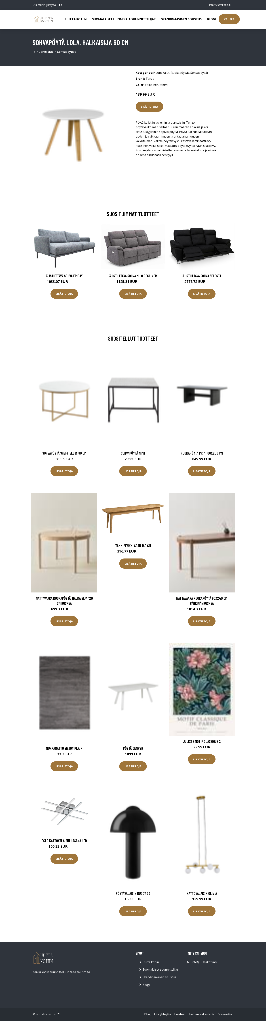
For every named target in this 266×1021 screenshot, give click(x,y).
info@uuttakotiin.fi (220, 5)
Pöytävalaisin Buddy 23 (133, 893)
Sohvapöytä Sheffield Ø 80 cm (64, 453)
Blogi (211, 19)
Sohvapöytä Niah (133, 453)
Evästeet (179, 1014)
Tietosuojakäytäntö (201, 1014)
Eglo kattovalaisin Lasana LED (64, 840)
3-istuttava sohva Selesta (201, 275)
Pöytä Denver (133, 748)
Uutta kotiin (76, 19)
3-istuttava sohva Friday (64, 275)
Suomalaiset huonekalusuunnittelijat (124, 19)
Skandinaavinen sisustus (181, 19)
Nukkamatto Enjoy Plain (64, 748)
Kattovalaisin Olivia (202, 893)
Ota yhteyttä (162, 1014)
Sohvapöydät (66, 52)
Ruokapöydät (180, 73)
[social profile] (60, 4)
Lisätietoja (149, 106)
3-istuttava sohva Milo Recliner (133, 275)
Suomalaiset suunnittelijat (160, 969)
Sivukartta (225, 1014)
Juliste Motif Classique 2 (202, 741)
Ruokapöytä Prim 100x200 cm (202, 453)
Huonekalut (45, 52)
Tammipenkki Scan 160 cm (133, 545)
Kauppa (229, 19)
